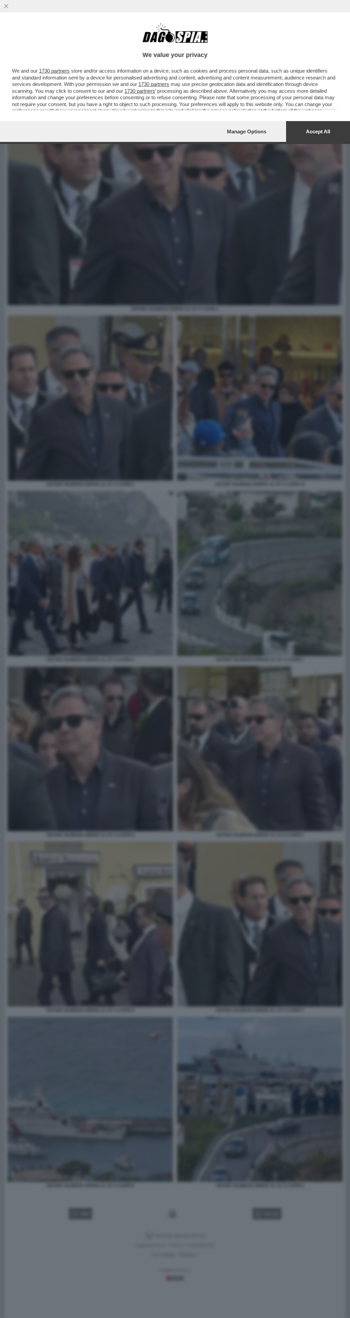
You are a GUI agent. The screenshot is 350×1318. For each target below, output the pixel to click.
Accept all (318, 131)
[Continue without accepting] (6, 6)
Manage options (246, 131)
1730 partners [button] (54, 71)
